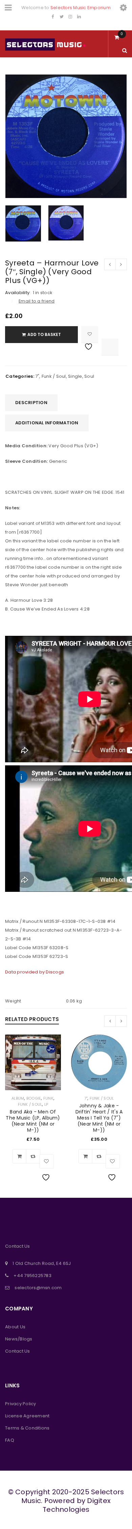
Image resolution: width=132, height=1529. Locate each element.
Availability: (17, 293)
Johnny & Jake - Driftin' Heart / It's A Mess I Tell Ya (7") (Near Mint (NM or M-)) (99, 1117)
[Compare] (33, 1156)
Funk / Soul (54, 376)
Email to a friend (36, 301)
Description (31, 402)
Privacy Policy (20, 1403)
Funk (48, 1098)
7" (37, 376)
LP (46, 1104)
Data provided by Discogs (34, 972)
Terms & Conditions (27, 1428)
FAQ (9, 1440)
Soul (89, 376)
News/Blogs (18, 1339)
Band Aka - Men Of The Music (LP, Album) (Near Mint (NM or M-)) (33, 1120)
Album (18, 1098)
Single (75, 376)
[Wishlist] (89, 334)
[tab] (31, 402)
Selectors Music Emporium (80, 7)
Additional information (47, 423)
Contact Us (17, 1351)
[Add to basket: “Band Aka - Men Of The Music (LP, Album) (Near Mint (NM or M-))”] (19, 1156)
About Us (15, 1327)
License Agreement (27, 1416)
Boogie (33, 1098)
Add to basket (44, 334)
